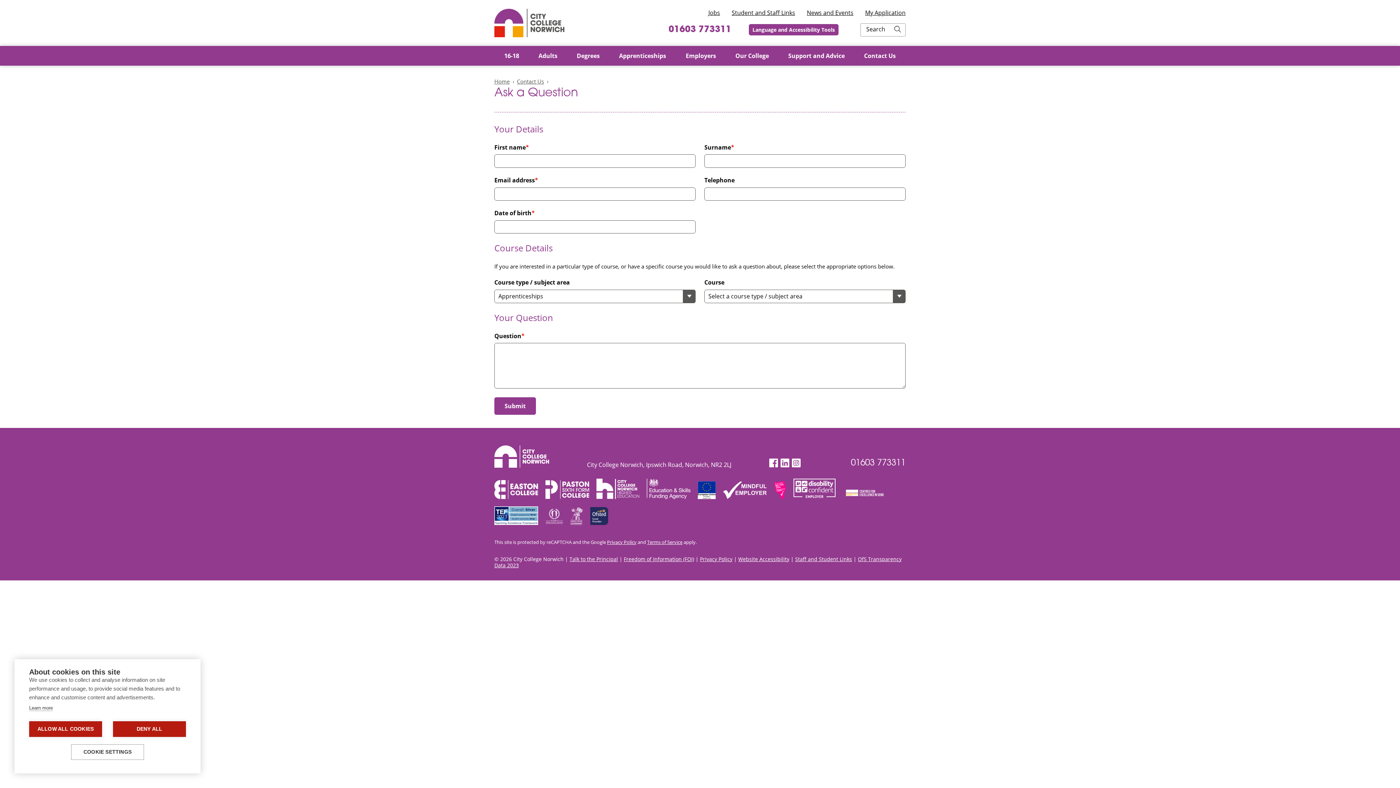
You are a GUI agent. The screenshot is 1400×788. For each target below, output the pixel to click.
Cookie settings (107, 752)
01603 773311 (700, 30)
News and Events (830, 13)
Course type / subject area (532, 282)
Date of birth (513, 213)
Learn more (41, 708)
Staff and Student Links (823, 559)
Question (507, 336)
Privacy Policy (622, 542)
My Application (885, 13)
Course (714, 282)
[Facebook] (773, 463)
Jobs (714, 13)
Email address (514, 180)
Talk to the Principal (593, 559)
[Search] (897, 29)
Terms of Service (664, 542)
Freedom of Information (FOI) (659, 559)
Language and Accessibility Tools (793, 29)
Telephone (719, 180)
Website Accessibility (763, 559)
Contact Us (530, 81)
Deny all (150, 729)
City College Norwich (529, 23)
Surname (717, 147)
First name (510, 147)
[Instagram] (796, 463)
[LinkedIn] (785, 463)
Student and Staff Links (763, 13)
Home (502, 81)
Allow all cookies (66, 729)
